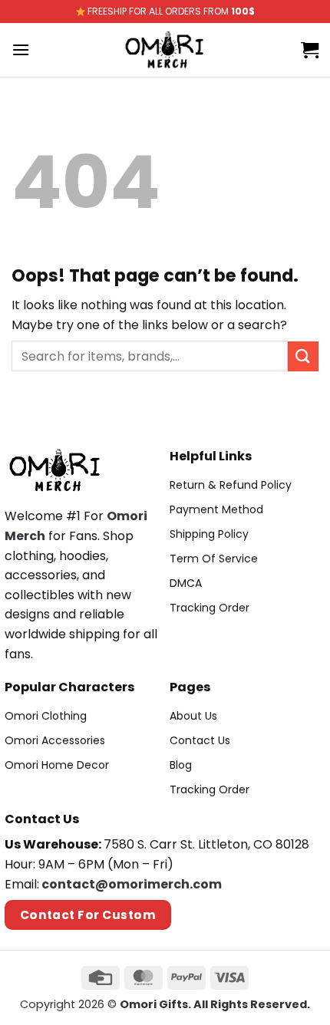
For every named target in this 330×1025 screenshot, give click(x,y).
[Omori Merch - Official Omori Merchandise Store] (165, 50)
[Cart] (309, 49)
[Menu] (21, 49)
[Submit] (303, 356)
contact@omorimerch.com (131, 884)
